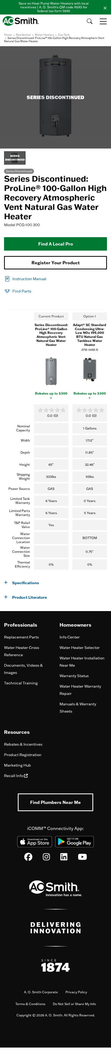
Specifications (25, 582)
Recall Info (14, 775)
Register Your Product (56, 262)
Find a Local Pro (55, 244)
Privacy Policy (76, 992)
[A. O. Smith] (22, 21)
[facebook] (28, 858)
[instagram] (46, 858)
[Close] (105, 7)
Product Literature (29, 597)
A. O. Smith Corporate (41, 992)
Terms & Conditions (30, 1004)
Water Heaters (44, 35)
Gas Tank (64, 35)
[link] (25, 278)
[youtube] (82, 858)
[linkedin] (63, 858)
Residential (23, 35)
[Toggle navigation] (104, 21)
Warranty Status (74, 675)
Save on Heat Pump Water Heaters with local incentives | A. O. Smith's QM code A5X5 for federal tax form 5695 (54, 7)
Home (8, 35)
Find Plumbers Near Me (55, 802)
